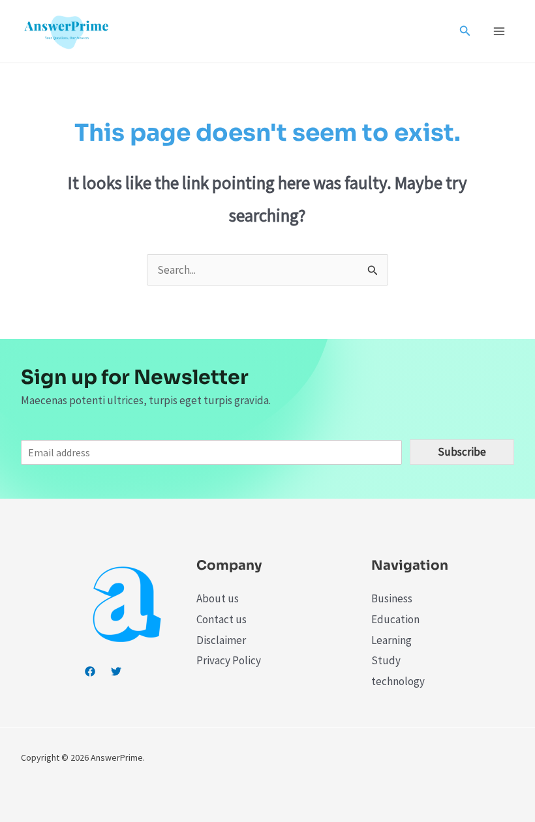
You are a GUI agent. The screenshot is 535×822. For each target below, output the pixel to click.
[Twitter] (116, 671)
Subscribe (462, 452)
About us (217, 598)
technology (398, 681)
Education (395, 619)
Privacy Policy (228, 660)
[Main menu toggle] (500, 31)
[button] (465, 31)
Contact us (221, 619)
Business (391, 598)
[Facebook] (90, 671)
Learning (391, 640)
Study (386, 660)
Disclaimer (221, 640)
